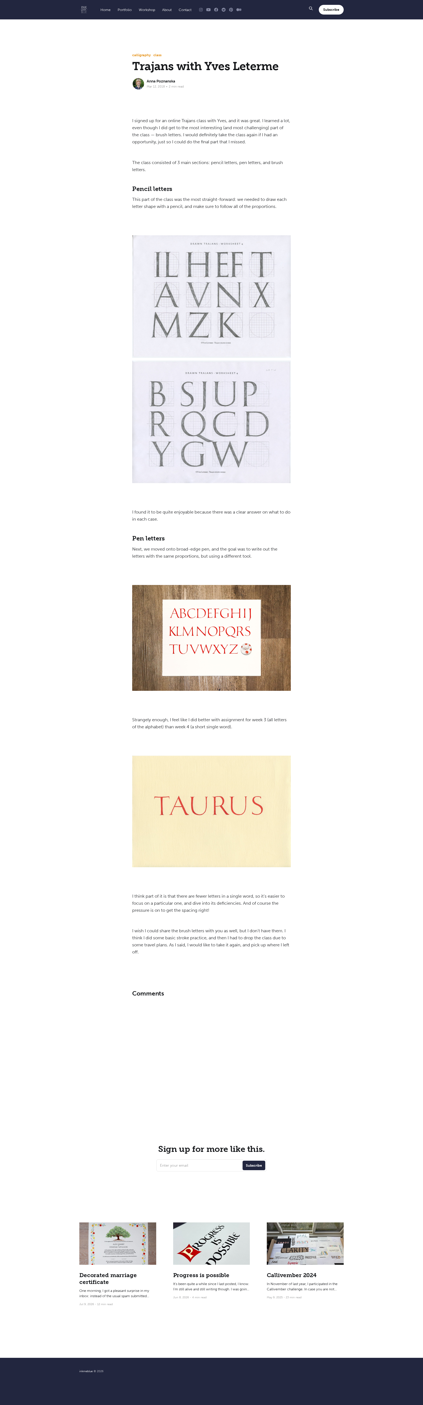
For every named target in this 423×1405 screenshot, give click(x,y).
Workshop (147, 10)
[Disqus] (211, 1055)
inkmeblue (86, 1371)
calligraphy (141, 55)
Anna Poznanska (161, 81)
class (157, 55)
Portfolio (125, 10)
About (167, 10)
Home (105, 10)
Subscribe (331, 9)
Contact (185, 10)
